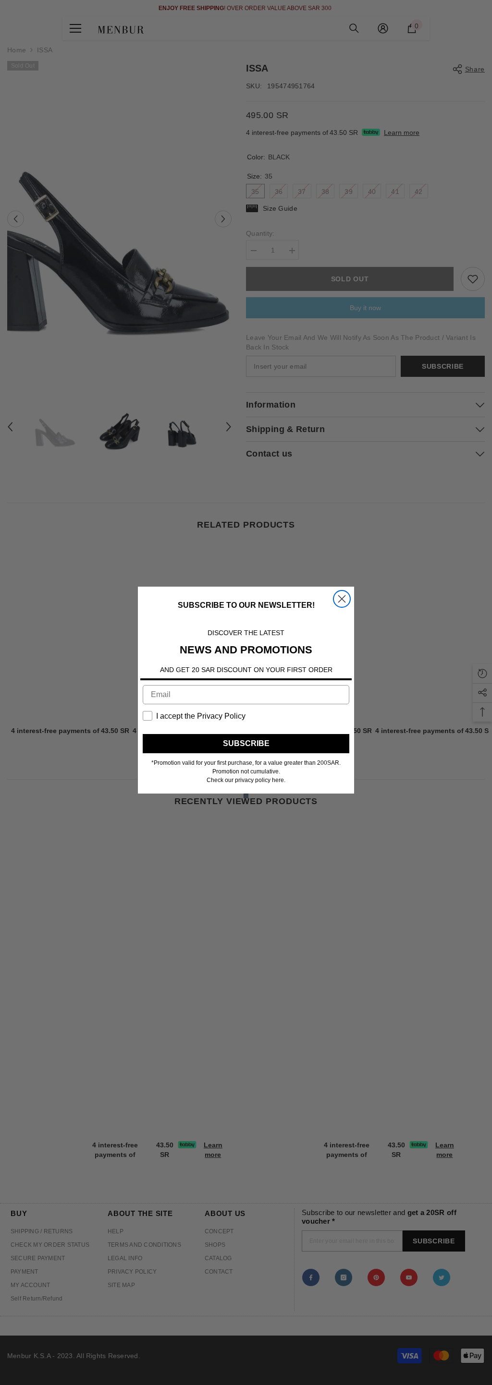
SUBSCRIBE (246, 743)
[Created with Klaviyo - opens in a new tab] (246, 796)
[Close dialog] (341, 598)
